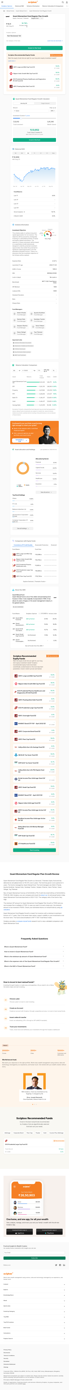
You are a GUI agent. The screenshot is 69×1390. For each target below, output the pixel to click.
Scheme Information (33, 6)
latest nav (44, 895)
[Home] (4, 11)
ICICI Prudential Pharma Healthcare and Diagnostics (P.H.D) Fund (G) (24, 565)
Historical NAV (19, 6)
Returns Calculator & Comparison (52, 6)
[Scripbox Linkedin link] (63, 1265)
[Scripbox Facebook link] (60, 1265)
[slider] (21, 118)
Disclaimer (6, 1361)
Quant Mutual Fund (21, 11)
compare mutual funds (24, 921)
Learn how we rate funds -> (55, 40)
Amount (15, 107)
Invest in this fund (34, 48)
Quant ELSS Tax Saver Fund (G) (19, 629)
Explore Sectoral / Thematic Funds (34, 581)
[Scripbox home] (33, 2)
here (24, 1383)
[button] (34, 1285)
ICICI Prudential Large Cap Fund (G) (24, 570)
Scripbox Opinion (6, 6)
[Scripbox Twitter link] (56, 1265)
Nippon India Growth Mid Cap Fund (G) (24, 560)
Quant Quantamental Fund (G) (20, 624)
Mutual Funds (10, 11)
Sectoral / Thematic (23, 18)
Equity (14, 18)
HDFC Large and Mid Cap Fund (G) (24, 554)
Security (6, 1358)
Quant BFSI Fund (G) (19, 618)
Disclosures (7, 1352)
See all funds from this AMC (34, 646)
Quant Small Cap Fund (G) (20, 635)
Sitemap (6, 1367)
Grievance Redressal (9, 1364)
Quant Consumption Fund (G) (20, 640)
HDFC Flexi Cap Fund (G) (24, 576)
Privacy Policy (7, 1349)
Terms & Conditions (9, 1355)
